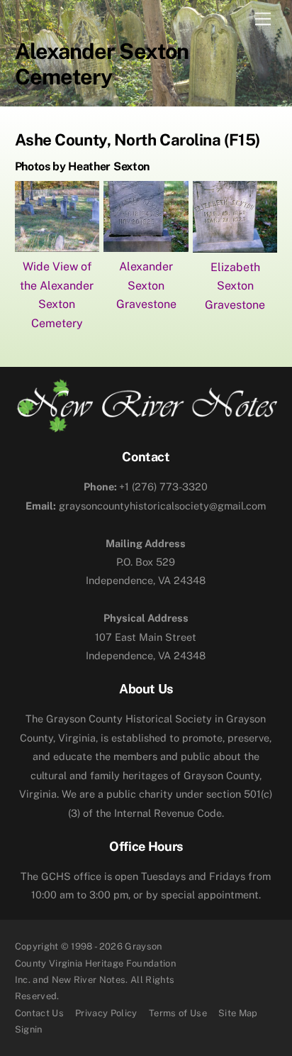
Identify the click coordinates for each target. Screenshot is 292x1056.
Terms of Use (178, 1013)
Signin (29, 1029)
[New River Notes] (146, 426)
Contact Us (39, 1013)
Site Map (238, 1013)
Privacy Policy (106, 1013)
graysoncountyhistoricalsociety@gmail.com (146, 506)
